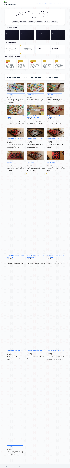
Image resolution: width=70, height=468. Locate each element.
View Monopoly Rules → (41, 37)
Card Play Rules (23, 21)
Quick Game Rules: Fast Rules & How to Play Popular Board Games (51, 3)
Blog (37, 3)
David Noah (22, 466)
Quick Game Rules (10, 4)
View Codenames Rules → (26, 37)
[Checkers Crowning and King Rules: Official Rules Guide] (55, 132)
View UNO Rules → (9, 37)
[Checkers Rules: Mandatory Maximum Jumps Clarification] (55, 110)
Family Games (54, 21)
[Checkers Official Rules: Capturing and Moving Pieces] (15, 132)
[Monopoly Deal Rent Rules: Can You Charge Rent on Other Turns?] (35, 110)
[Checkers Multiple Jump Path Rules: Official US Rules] (35, 155)
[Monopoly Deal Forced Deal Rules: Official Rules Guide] (15, 87)
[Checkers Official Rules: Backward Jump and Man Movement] (55, 155)
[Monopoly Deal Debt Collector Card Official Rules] (55, 87)
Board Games (15, 21)
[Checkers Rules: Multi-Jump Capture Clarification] (35, 132)
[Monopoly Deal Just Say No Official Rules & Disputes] (15, 110)
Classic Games (31, 21)
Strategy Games (39, 21)
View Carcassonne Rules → (57, 37)
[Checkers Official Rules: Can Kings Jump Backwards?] (15, 155)
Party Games (47, 21)
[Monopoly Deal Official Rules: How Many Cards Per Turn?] (35, 87)
